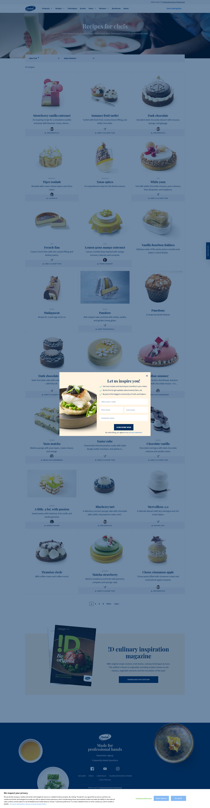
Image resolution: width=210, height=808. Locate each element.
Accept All (178, 798)
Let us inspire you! (123, 381)
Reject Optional (161, 798)
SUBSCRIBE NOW (123, 427)
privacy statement (135, 432)
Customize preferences (144, 798)
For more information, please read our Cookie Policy (28, 804)
